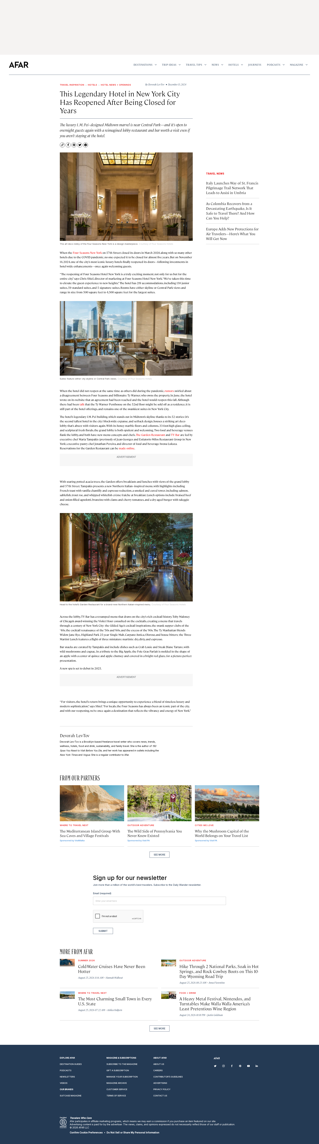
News (215, 64)
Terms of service (116, 1095)
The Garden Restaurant (150, 435)
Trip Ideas (169, 64)
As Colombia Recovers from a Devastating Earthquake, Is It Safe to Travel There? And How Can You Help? (230, 210)
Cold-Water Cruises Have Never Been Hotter (111, 969)
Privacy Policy (161, 1089)
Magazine (296, 64)
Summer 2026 (86, 960)
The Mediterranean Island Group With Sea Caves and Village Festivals (90, 833)
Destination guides (71, 1064)
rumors (169, 391)
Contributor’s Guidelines (168, 1076)
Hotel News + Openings (116, 84)
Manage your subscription (122, 1076)
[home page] (18, 65)
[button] (86, 1132)
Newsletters (67, 1076)
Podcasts (273, 64)
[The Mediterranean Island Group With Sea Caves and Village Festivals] (92, 803)
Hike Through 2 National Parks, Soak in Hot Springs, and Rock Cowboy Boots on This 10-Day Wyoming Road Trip (219, 971)
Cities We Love (204, 825)
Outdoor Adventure (140, 825)
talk (81, 404)
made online (126, 448)
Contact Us (160, 1095)
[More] (156, 65)
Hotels (233, 64)
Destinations (143, 64)
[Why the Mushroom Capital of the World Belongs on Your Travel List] (227, 803)
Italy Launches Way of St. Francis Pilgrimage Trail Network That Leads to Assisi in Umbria (232, 187)
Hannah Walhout (114, 977)
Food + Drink (187, 993)
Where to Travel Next (74, 825)
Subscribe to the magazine (121, 1064)
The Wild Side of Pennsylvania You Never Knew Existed (154, 833)
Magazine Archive (116, 1083)
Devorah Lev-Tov (74, 735)
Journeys (254, 64)
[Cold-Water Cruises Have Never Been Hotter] (67, 962)
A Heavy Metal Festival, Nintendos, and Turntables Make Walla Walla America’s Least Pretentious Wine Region (215, 1003)
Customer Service (116, 1089)
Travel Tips (194, 64)
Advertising (160, 1083)
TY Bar (175, 435)
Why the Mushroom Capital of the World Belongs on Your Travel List (222, 833)
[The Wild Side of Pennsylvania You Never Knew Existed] (159, 803)
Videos (63, 1083)
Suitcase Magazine (70, 1095)
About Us (158, 1064)
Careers (158, 1070)
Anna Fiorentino (217, 982)
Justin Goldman (215, 1014)
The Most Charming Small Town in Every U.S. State (115, 1001)
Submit (103, 931)
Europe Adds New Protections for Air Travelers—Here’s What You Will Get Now (232, 233)
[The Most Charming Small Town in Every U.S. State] (67, 995)
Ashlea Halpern (114, 1009)
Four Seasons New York (87, 252)
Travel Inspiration (72, 84)
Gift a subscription (117, 1070)
